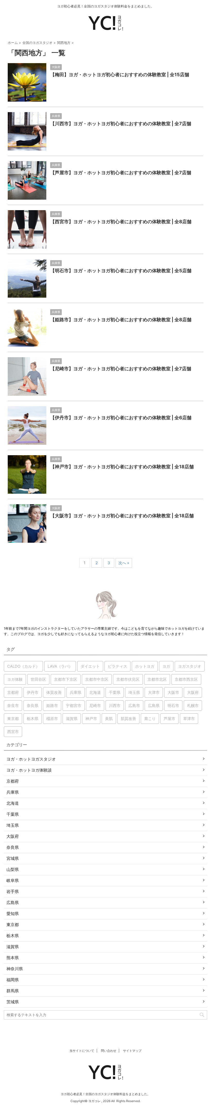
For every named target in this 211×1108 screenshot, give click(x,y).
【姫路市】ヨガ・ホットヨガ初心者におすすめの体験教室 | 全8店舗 (120, 319)
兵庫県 (75, 692)
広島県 (154, 705)
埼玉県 (134, 692)
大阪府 (193, 692)
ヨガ (166, 666)
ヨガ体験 (15, 679)
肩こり (150, 718)
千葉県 (114, 692)
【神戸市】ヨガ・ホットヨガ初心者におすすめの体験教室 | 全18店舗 (122, 466)
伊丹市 (32, 692)
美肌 (109, 718)
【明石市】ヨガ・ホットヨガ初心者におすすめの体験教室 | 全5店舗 (120, 270)
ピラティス (117, 666)
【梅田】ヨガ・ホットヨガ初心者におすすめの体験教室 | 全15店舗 (119, 74)
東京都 (13, 718)
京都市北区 (157, 679)
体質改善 (54, 692)
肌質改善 (128, 718)
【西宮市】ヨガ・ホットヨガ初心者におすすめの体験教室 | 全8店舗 (120, 221)
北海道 (95, 692)
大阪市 (173, 692)
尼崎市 (95, 705)
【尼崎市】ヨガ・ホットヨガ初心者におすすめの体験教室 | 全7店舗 (120, 368)
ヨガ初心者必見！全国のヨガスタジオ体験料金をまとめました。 (105, 1094)
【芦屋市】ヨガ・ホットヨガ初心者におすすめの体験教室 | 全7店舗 (120, 172)
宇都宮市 (73, 705)
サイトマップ (132, 1051)
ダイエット (90, 666)
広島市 (134, 705)
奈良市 (13, 705)
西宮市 (13, 731)
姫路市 (52, 705)
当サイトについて (81, 1051)
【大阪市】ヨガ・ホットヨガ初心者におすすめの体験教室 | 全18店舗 (122, 515)
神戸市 (91, 718)
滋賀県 (71, 718)
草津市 (189, 718)
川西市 (114, 705)
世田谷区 (38, 679)
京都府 (13, 692)
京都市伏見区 (127, 679)
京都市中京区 (96, 679)
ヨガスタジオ (189, 666)
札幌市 (193, 705)
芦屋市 (169, 718)
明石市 (173, 705)
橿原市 (52, 718)
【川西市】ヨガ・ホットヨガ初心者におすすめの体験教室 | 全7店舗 (120, 123)
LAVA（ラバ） (60, 666)
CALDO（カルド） (23, 666)
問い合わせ (108, 1051)
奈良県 (32, 705)
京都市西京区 (186, 679)
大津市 (154, 692)
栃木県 (32, 718)
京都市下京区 (65, 679)
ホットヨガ (144, 666)
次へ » (123, 562)
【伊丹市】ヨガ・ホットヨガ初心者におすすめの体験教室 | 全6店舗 (120, 417)
